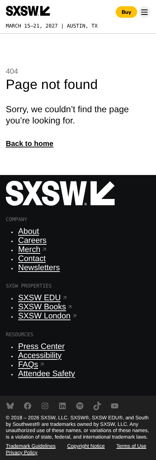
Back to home (29, 144)
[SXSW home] (28, 12)
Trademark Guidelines (31, 446)
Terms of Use (131, 446)
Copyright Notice (86, 446)
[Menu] (144, 12)
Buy (126, 12)
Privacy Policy (21, 452)
